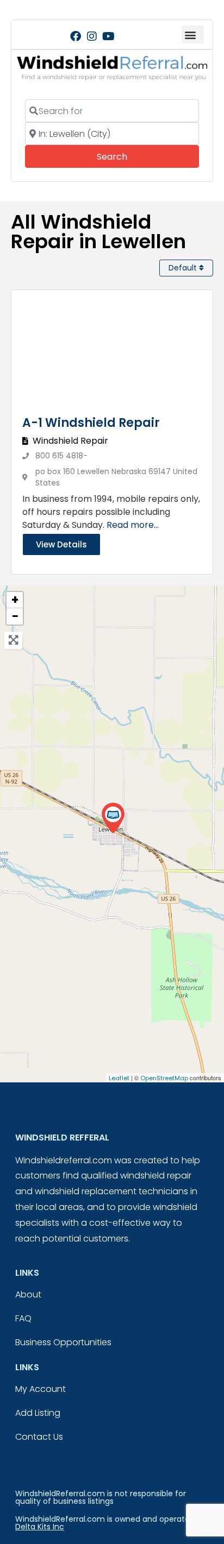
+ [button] (14, 600)
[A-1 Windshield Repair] (113, 818)
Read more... (133, 525)
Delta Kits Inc (39, 1526)
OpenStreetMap (164, 1078)
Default (184, 267)
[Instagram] (91, 36)
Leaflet (119, 1078)
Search (127, 156)
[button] (193, 34)
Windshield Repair (70, 440)
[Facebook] (75, 36)
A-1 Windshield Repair (91, 422)
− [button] (15, 616)
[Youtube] (108, 36)
